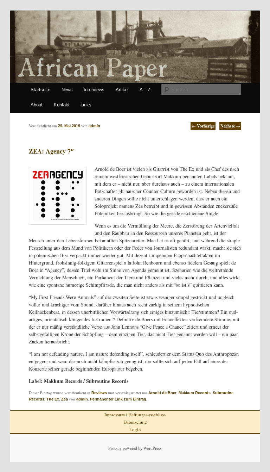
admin (82, 399)
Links (86, 104)
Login (135, 429)
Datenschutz (135, 422)
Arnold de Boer (162, 393)
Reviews (99, 393)
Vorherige (203, 126)
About (37, 104)
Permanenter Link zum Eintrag (118, 399)
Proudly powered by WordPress (135, 448)
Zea (64, 399)
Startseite (40, 89)
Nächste (230, 126)
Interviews (94, 89)
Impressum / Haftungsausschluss (135, 414)
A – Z (145, 89)
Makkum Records (195, 393)
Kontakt (62, 104)
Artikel (122, 89)
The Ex (52, 399)
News (67, 89)
